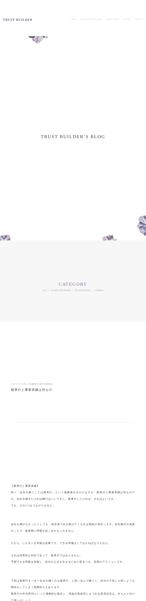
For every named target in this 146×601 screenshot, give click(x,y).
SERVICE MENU (113, 19)
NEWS (74, 19)
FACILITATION (82, 290)
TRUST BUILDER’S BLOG (91, 19)
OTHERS (98, 290)
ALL (44, 290)
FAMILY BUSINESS (61, 290)
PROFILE (127, 19)
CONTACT (139, 19)
